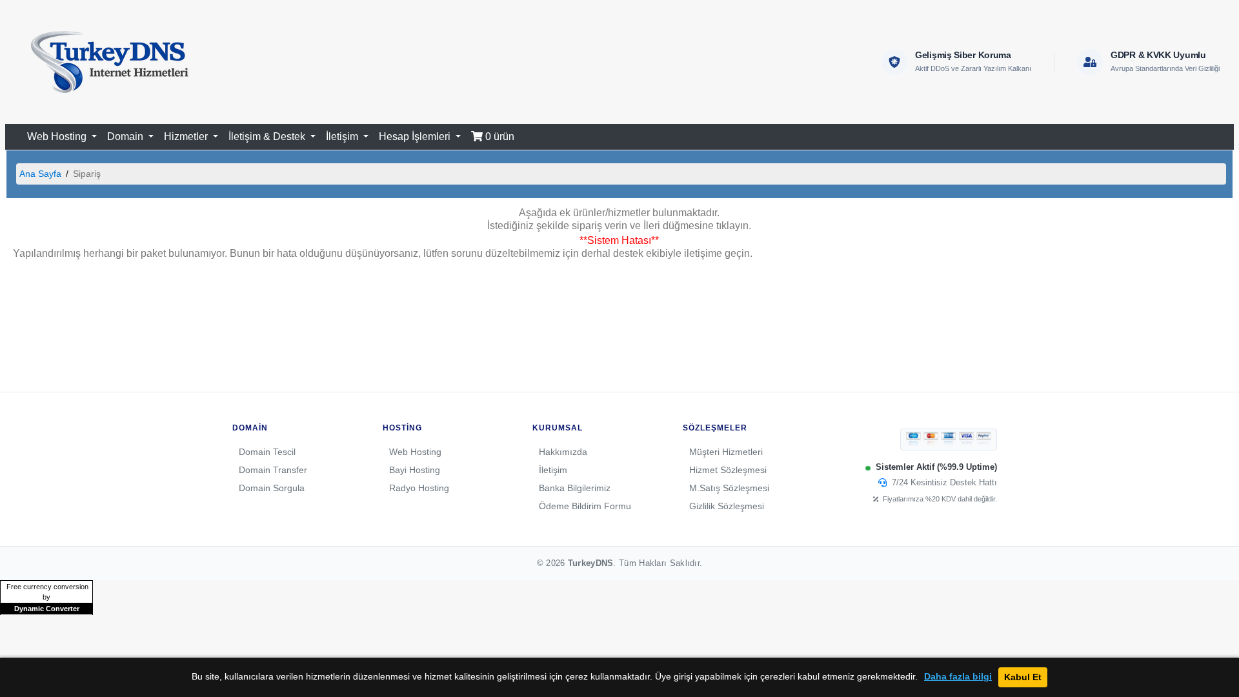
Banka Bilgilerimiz (574, 488)
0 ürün (498, 136)
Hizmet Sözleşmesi (728, 470)
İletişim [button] (343, 136)
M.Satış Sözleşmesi (729, 488)
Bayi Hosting (414, 470)
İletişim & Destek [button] (268, 136)
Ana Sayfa (40, 173)
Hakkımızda (563, 452)
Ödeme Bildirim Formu (585, 506)
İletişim (553, 470)
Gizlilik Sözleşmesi (726, 506)
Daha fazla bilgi (958, 677)
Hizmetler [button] (187, 136)
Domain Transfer (273, 470)
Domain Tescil (267, 452)
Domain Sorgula (272, 488)
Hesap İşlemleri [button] (416, 136)
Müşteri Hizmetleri (726, 452)
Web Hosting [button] (58, 136)
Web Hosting (415, 452)
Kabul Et (1023, 677)
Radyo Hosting (419, 488)
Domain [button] (126, 136)
